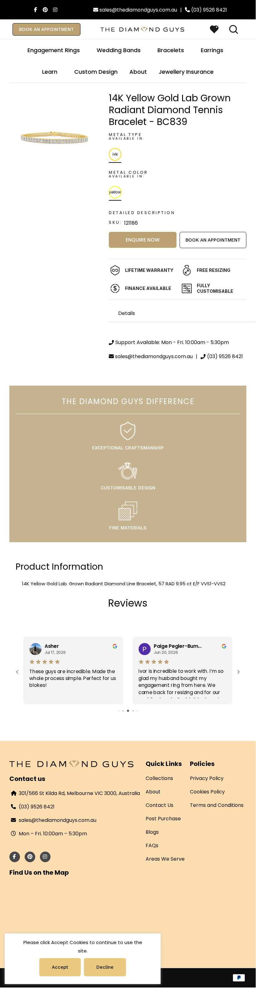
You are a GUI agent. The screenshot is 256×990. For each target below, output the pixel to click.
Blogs (152, 832)
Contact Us (159, 805)
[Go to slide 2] (123, 711)
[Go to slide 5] (137, 710)
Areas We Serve (165, 858)
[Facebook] (34, 9)
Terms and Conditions (217, 805)
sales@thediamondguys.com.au (57, 820)
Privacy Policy (207, 778)
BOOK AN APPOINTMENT (46, 29)
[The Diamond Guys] (142, 28)
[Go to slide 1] (118, 710)
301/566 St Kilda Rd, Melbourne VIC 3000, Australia (79, 793)
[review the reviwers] (115, 646)
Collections (159, 778)
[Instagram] (54, 9)
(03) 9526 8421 (37, 806)
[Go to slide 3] (128, 711)
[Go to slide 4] (133, 711)
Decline (105, 967)
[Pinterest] (44, 9)
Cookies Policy (207, 791)
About (153, 791)
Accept (60, 967)
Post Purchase (163, 818)
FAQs (152, 845)
